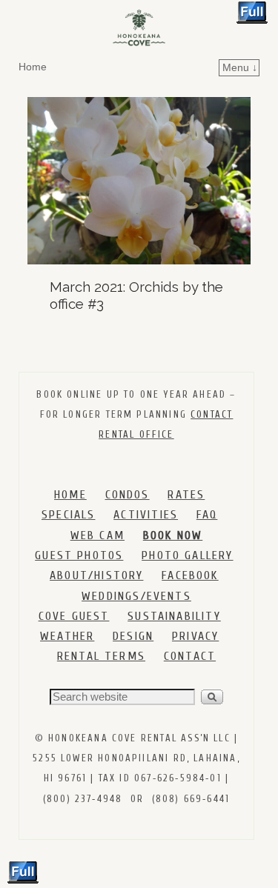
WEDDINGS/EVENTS (136, 596)
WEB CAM (97, 535)
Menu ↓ (239, 67)
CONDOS (127, 494)
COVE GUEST (74, 616)
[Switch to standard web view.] (252, 12)
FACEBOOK (190, 575)
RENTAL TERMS (101, 656)
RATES (186, 494)
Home (33, 67)
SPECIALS (68, 514)
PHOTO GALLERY (187, 555)
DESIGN (133, 636)
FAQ (207, 514)
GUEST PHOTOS (79, 555)
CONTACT (190, 656)
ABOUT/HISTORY (96, 575)
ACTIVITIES (145, 514)
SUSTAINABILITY (174, 616)
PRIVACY (195, 636)
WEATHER (67, 636)
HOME (70, 494)
